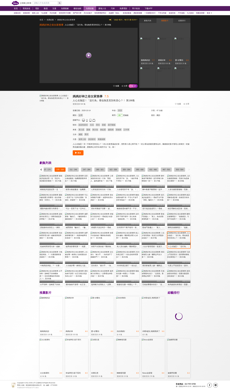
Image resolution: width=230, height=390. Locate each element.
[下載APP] (133, 86)
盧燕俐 (110, 130)
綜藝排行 (182, 21)
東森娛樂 (101, 139)
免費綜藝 (50, 20)
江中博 (126, 130)
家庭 (104, 125)
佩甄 (80, 134)
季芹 (86, 134)
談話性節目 (83, 125)
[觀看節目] (88, 55)
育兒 (98, 125)
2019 (120, 110)
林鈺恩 (103, 130)
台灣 (80, 115)
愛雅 (88, 130)
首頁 (41, 20)
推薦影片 (164, 21)
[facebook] (209, 385)
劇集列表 (147, 21)
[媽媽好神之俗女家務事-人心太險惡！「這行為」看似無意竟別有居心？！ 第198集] (55, 115)
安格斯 (118, 130)
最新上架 (82, 139)
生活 (92, 125)
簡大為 (95, 130)
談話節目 (91, 139)
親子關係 (111, 125)
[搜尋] (59, 3)
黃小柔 (81, 130)
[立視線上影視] (22, 3)
